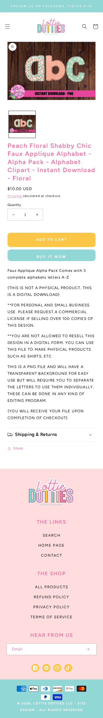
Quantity (14, 205)
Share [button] (18, 448)
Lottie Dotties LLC (53, 703)
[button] (7, 26)
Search (51, 535)
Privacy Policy (51, 607)
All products (51, 587)
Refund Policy (51, 597)
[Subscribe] (87, 649)
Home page (51, 545)
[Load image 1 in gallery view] (22, 124)
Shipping (15, 196)
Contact (51, 555)
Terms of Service (51, 617)
